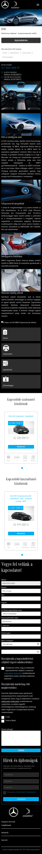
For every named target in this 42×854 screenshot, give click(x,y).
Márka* (4, 580)
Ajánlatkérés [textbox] (7, 621)
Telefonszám (5, 633)
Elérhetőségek (7, 57)
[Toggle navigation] (30, 4)
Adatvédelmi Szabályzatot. (27, 792)
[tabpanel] (21, 438)
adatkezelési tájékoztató (13, 673)
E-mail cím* (5, 625)
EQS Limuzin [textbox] (7, 591)
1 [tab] (22, 466)
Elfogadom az (22, 792)
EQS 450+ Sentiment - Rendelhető (21, 416)
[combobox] (21, 583)
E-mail (7, 717)
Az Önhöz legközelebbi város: (11, 610)
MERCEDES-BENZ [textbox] (8, 583)
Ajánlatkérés (21, 40)
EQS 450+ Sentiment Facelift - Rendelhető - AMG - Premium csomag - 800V (21, 498)
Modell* (4, 587)
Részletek (21, 447)
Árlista (4, 53)
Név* (3, 595)
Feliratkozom (21, 799)
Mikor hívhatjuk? (7, 641)
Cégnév (4, 603)
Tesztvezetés (26, 53)
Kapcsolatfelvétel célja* (10, 618)
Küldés (21, 750)
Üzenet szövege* (7, 729)
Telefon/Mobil (10, 721)
